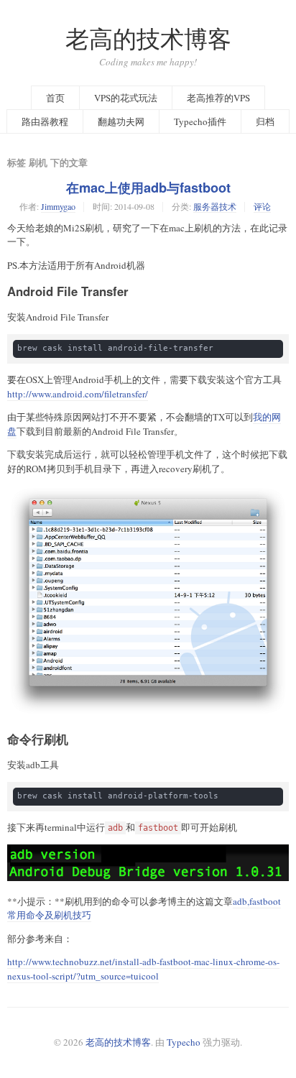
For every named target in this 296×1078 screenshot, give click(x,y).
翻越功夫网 (121, 121)
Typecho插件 (200, 121)
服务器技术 (214, 206)
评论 (262, 206)
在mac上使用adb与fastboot (148, 187)
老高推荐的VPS (218, 97)
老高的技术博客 (148, 38)
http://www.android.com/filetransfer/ (77, 393)
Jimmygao (58, 206)
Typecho (183, 1042)
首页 (55, 97)
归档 (265, 121)
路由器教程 (45, 121)
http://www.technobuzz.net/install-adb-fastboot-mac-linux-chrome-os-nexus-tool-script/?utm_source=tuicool (143, 968)
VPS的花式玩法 (125, 97)
